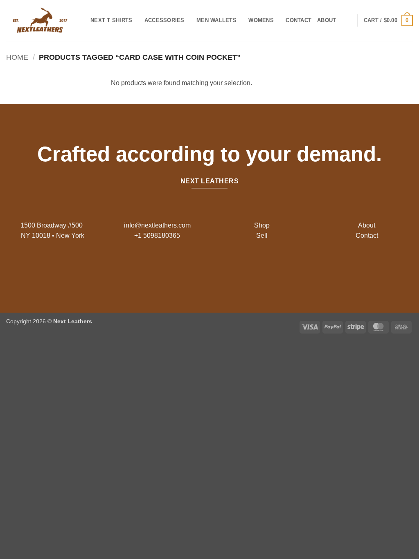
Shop (262, 225)
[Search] (345, 20)
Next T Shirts (111, 20)
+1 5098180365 (157, 235)
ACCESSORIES (164, 20)
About (326, 20)
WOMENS (261, 20)
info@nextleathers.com (157, 225)
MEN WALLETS (216, 20)
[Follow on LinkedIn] (229, 268)
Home (17, 57)
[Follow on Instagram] (203, 268)
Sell (262, 235)
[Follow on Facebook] (190, 268)
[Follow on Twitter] (216, 268)
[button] (388, 20)
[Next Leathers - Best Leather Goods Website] (42, 20)
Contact (298, 20)
